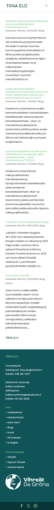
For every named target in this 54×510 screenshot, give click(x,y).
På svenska (14, 437)
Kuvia (10, 432)
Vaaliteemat (14, 412)
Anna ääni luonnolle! (17, 275)
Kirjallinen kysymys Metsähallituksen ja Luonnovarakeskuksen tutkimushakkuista (26, 24)
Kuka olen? (13, 422)
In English (12, 442)
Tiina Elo (21, 30)
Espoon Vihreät (16, 462)
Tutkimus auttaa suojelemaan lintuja (27, 222)
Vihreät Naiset (15, 467)
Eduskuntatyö (15, 417)
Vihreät (11, 457)
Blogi (41, 30)
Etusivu (9, 283)
